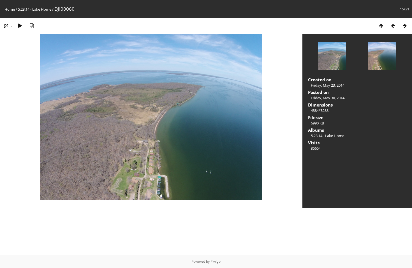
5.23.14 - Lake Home (34, 9)
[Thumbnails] (381, 25)
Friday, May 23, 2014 (327, 85)
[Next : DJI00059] (405, 25)
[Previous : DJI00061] (393, 25)
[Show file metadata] (32, 25)
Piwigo (215, 261)
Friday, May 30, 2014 (327, 97)
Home (9, 9)
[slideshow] (20, 25)
